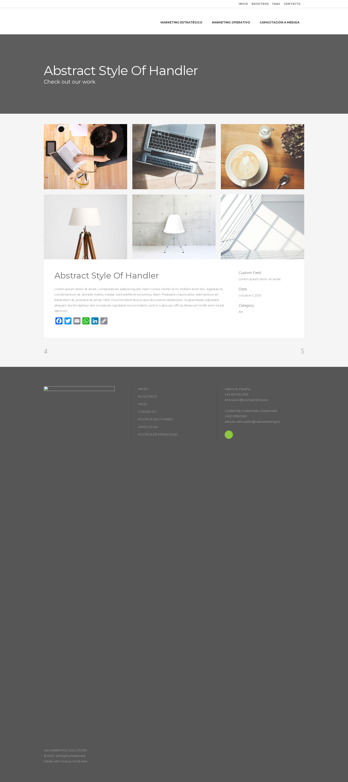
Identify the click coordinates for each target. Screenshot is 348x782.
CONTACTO (292, 3)
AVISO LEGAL (148, 427)
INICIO (243, 3)
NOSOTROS (260, 3)
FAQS (276, 3)
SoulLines (79, 761)
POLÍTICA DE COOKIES (155, 419)
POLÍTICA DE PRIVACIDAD (158, 434)
